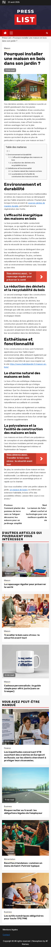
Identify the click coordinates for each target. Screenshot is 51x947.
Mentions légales (10, 929)
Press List (6, 38)
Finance (7, 748)
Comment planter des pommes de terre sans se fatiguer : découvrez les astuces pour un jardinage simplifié (14, 514)
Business (8, 806)
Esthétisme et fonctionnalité (20, 168)
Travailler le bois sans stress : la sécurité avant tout (22, 636)
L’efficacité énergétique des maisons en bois (27, 158)
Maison (7, 48)
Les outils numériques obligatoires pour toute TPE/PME (24, 917)
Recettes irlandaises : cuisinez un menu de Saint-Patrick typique (23, 864)
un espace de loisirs (19, 490)
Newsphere (37, 941)
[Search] (47, 33)
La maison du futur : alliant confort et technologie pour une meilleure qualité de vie (36, 513)
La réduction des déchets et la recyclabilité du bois (23, 164)
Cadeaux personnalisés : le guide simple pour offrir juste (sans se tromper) (22, 688)
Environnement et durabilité (19, 154)
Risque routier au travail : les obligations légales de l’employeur (23, 811)
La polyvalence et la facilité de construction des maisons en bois (25, 175)
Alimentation (9, 859)
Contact (6, 935)
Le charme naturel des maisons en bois (27, 171)
